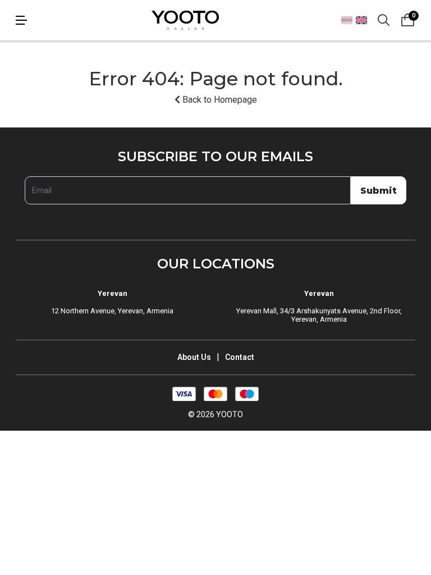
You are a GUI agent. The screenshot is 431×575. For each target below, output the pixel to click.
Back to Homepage (218, 99)
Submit (378, 190)
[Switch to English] (361, 19)
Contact (239, 357)
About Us (194, 357)
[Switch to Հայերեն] (347, 20)
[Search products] (383, 20)
